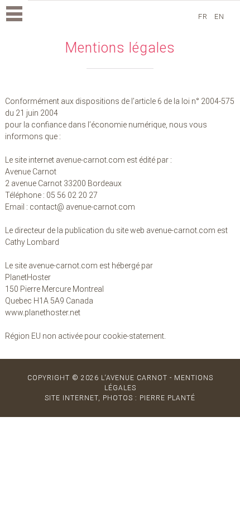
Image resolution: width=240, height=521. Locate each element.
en (220, 16)
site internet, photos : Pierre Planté (120, 398)
